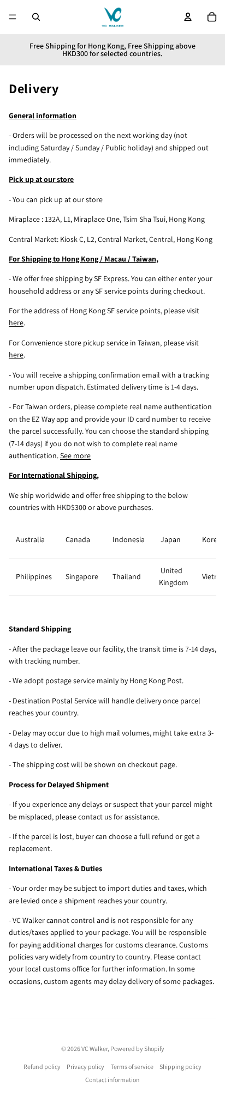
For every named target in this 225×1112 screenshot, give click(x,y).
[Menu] (12, 16)
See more (75, 455)
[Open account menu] (188, 17)
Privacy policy (85, 1066)
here (16, 322)
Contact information (112, 1079)
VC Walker (94, 1048)
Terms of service (132, 1066)
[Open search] (36, 17)
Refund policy (42, 1066)
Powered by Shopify (137, 1048)
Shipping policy (180, 1066)
